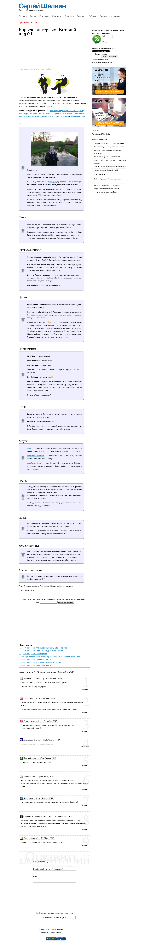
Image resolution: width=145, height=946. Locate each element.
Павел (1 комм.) (30, 758)
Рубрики (92, 16)
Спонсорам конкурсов (110, 16)
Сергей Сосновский (61, 116)
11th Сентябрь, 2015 (53, 678)
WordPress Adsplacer (35, 456)
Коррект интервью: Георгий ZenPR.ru (35, 660)
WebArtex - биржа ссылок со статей (106, 185)
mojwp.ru (52, 182)
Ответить (85, 689)
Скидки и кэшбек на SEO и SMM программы (109, 143)
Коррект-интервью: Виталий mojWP (106, 170)
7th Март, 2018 (47, 838)
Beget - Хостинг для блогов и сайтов (106, 189)
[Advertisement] (53, 52)
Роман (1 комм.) (30, 776)
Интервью (44, 16)
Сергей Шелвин (42, 6)
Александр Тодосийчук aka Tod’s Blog (64, 111)
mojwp (36, 586)
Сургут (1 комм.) (30, 838)
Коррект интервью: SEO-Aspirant (33, 654)
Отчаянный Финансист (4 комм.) (37, 816)
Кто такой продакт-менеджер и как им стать (109, 147)
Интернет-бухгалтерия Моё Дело (105, 192)
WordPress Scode (34, 463)
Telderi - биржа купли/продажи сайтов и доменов (107, 180)
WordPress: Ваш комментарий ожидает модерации (107, 151)
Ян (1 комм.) (28, 798)
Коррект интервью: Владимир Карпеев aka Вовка (40, 662)
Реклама (81, 16)
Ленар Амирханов (33, 116)
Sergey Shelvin (56, 932)
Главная (23, 16)
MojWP (30, 448)
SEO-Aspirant (47, 114)
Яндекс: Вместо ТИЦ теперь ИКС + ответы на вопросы (110, 161)
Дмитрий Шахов (46, 116)
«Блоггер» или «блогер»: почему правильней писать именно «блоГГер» (49, 657)
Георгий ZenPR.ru (59, 114)
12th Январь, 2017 (45, 798)
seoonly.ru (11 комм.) (32, 678)
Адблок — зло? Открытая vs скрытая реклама (110, 166)
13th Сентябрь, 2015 (53, 739)
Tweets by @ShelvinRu (101, 134)
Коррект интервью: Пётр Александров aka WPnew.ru (41, 651)
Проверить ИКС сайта (29, 22)
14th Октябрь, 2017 (63, 816)
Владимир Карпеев (78, 116)
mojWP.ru (48, 106)
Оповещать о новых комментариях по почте (56, 913)
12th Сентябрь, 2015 (46, 698)
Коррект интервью (66, 586)
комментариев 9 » (26, 591)
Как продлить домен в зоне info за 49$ (107, 157)
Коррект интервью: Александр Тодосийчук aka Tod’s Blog (43, 648)
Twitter (33, 16)
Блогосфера (28, 586)
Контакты (56, 16)
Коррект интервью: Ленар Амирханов (35, 665)
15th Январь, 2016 (48, 758)
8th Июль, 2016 (46, 776)
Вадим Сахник (72, 114)
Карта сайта (44, 932)
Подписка (69, 16)
